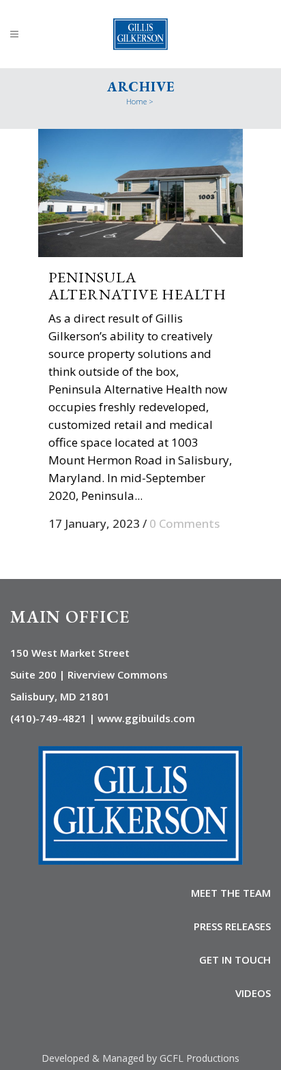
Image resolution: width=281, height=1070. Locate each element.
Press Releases (232, 926)
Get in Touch (235, 959)
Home (136, 101)
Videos (253, 993)
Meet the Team (231, 893)
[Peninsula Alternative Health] (140, 193)
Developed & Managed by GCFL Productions (140, 1058)
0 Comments (184, 523)
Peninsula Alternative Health (137, 285)
